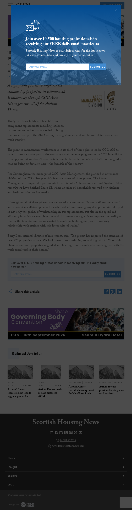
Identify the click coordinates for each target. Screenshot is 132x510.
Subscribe (97, 66)
